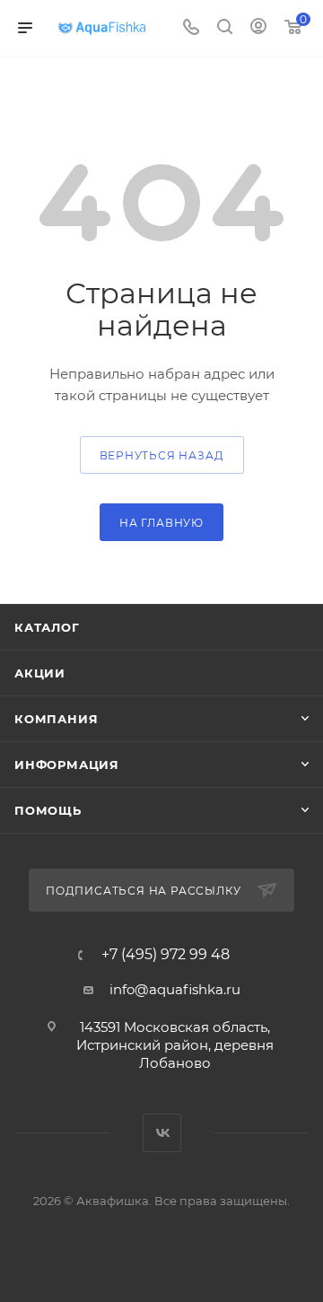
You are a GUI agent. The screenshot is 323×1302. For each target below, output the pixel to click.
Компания (56, 719)
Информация (66, 764)
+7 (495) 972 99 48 (165, 955)
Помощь (48, 810)
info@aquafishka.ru (174, 989)
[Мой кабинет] (258, 28)
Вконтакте (162, 1133)
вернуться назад (162, 455)
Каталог (47, 627)
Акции (39, 673)
